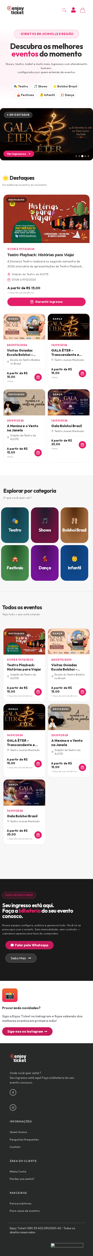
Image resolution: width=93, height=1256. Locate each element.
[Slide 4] (85, 156)
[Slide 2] (79, 156)
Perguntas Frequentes (24, 1139)
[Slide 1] (76, 156)
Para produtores (20, 1203)
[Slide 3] (82, 156)
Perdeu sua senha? (22, 1178)
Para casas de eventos (25, 1210)
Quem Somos (18, 1132)
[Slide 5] (88, 156)
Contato (15, 1147)
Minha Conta (18, 1171)
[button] (46, 34)
